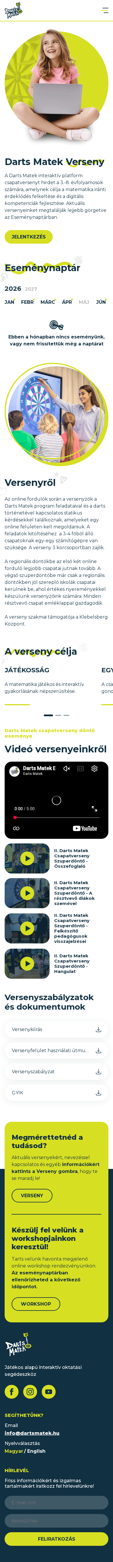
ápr (67, 302)
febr (27, 302)
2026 (13, 289)
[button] (48, 715)
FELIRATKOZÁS (56, 1539)
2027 (31, 289)
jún (101, 302)
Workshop (36, 1304)
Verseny (32, 1195)
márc (48, 302)
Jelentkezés (29, 237)
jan (9, 302)
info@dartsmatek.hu (32, 1433)
